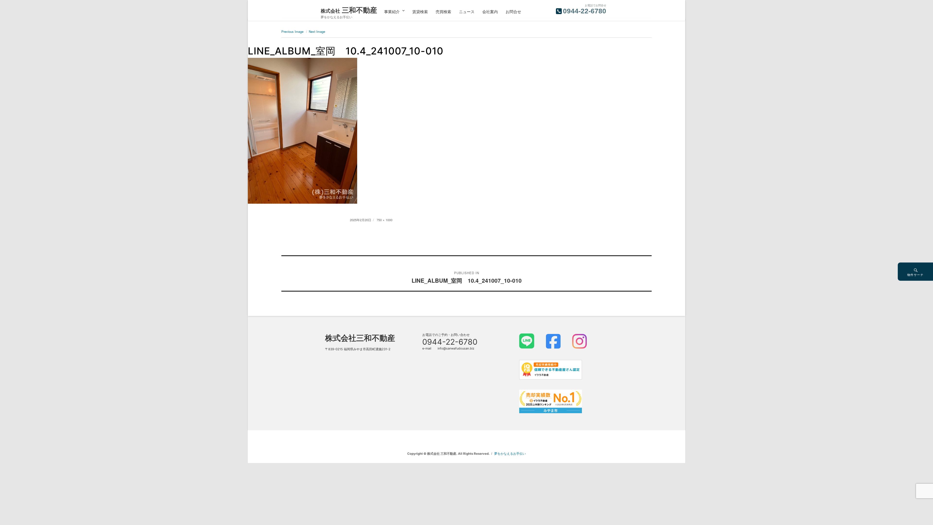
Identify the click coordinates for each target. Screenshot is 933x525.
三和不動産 (349, 10)
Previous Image (292, 31)
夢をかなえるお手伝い (510, 453)
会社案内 (490, 11)
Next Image (317, 31)
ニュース (467, 11)
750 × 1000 (384, 220)
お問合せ (513, 11)
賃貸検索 (420, 11)
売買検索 (443, 11)
